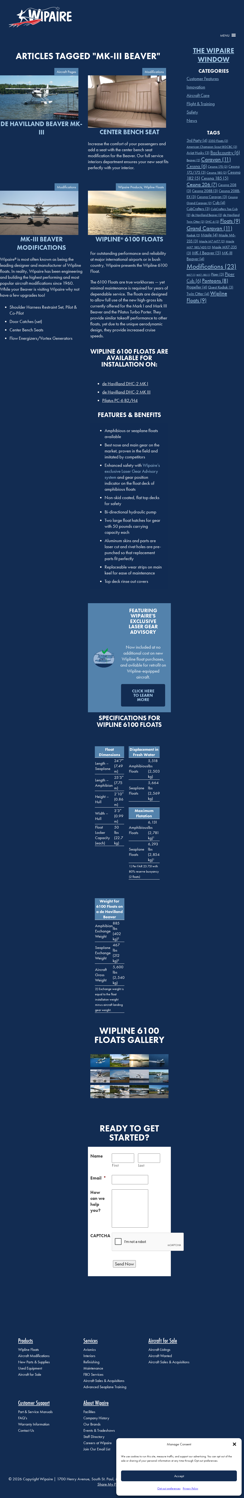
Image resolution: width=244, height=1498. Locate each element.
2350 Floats (218, 141)
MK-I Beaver (206, 253)
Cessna (197, 166)
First (115, 1165)
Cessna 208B (205, 190)
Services (90, 1341)
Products (25, 1341)
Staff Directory (93, 1436)
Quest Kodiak (220, 287)
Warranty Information (34, 1424)
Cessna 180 (217, 172)
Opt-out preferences (168, 1488)
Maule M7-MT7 (212, 241)
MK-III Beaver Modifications (41, 243)
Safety (192, 112)
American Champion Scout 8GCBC (212, 147)
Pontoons (215, 280)
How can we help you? (97, 1201)
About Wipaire (96, 1403)
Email (98, 1178)
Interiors (89, 1355)
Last (141, 1165)
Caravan (216, 159)
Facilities (89, 1411)
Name (96, 1156)
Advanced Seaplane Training (104, 1386)
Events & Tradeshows (99, 1430)
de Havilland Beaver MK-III (41, 128)
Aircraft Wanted (160, 1355)
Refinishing (91, 1361)
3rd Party (197, 140)
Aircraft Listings (159, 1349)
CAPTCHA (100, 1236)
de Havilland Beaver (206, 215)
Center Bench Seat (129, 132)
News (192, 120)
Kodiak (193, 235)
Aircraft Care (198, 95)
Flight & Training (201, 104)
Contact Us (26, 1430)
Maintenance (93, 1368)
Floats (230, 220)
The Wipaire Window (213, 55)
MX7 (191, 274)
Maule (209, 235)
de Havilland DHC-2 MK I (125, 384)
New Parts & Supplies (34, 1361)
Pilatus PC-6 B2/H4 (120, 400)
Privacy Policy (190, 1488)
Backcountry (225, 152)
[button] (234, 1444)
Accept (179, 1476)
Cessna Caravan (212, 196)
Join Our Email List (96, 1449)
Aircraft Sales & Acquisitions (103, 1380)
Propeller (197, 287)
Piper (217, 274)
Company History (96, 1417)
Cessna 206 (202, 184)
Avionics (89, 1349)
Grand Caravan (209, 228)
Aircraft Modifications (34, 1355)
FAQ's (22, 1417)
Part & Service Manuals (35, 1411)
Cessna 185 (215, 178)
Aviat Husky (198, 152)
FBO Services (93, 1374)
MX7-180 (203, 274)
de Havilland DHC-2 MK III (126, 392)
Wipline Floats (28, 1349)
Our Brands (92, 1424)
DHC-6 (212, 221)
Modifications (211, 266)
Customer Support (34, 1403)
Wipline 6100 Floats (129, 239)
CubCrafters (198, 208)
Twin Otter (198, 293)
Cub (219, 202)
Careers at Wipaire (97, 1442)
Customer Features (203, 79)
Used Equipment (30, 1368)
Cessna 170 (218, 166)
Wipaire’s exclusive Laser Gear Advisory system (132, 471)
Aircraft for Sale (29, 1374)
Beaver (193, 160)
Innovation (196, 87)
